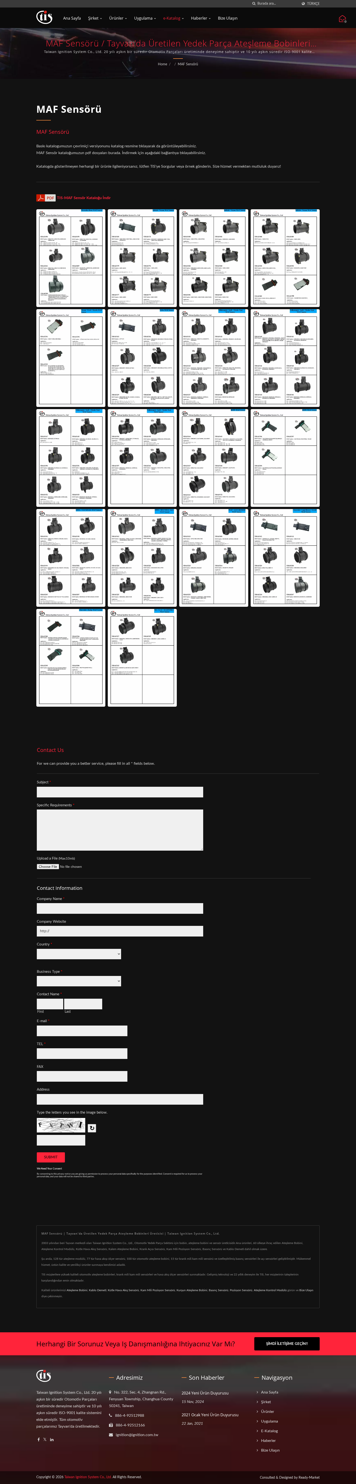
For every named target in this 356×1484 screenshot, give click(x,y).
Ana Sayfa (72, 18)
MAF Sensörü (188, 64)
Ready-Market (309, 1477)
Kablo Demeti (97, 1290)
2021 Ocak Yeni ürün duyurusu (210, 1414)
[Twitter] (45, 1440)
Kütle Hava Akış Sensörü (123, 1290)
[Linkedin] (52, 1440)
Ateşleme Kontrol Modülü (270, 1290)
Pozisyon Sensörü (241, 1290)
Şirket (94, 18)
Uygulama (144, 18)
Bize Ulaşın (228, 18)
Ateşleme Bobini (77, 1290)
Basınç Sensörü (218, 1290)
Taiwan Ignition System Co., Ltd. (88, 1477)
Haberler (199, 18)
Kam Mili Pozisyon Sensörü (157, 1290)
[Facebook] (39, 1440)
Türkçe (313, 4)
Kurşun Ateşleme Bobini (192, 1290)
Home (162, 64)
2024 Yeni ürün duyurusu (205, 1393)
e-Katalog (172, 18)
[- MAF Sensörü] (70, 258)
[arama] (253, 3)
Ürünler (116, 18)
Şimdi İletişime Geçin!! (287, 1344)
